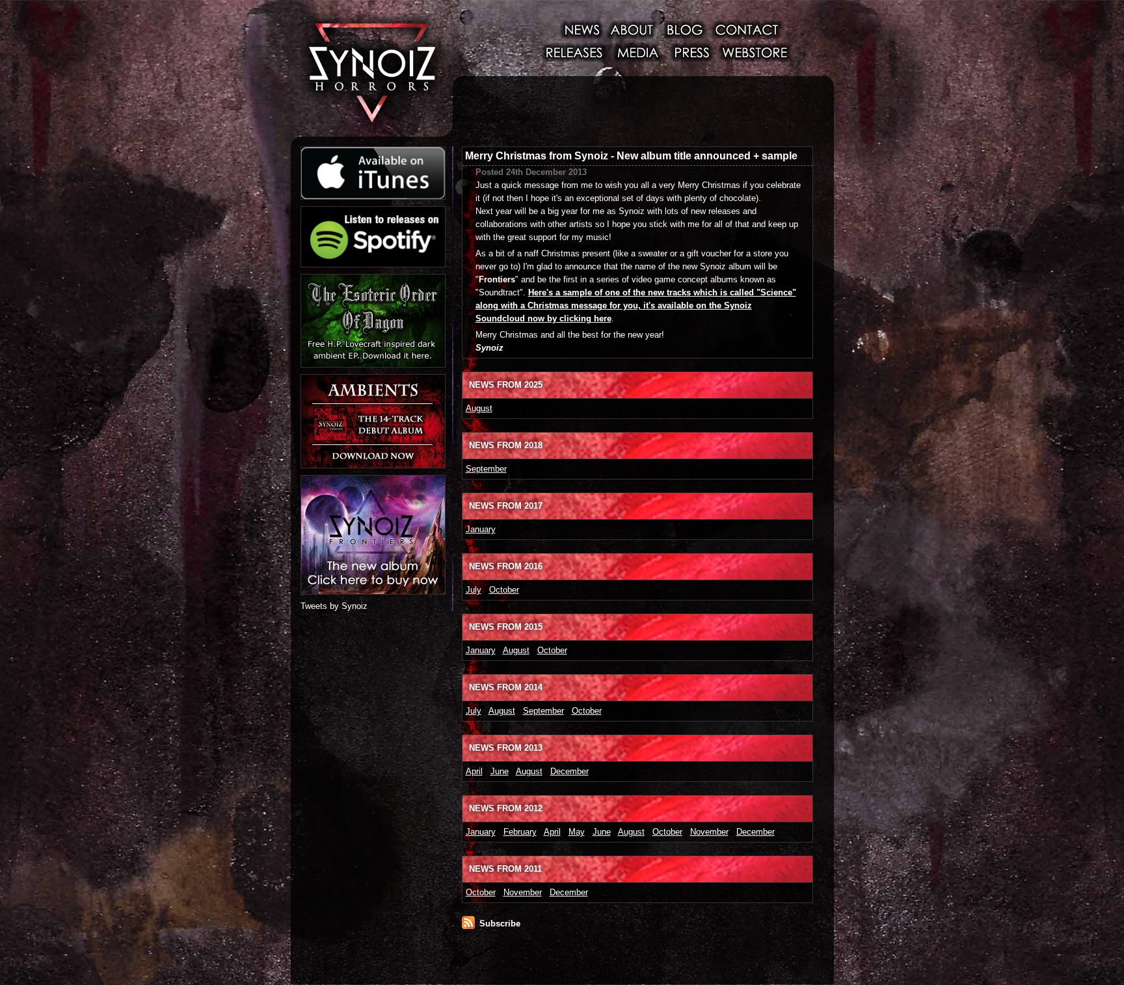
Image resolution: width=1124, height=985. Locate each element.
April (474, 771)
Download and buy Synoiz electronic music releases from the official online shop (757, 52)
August (479, 408)
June (499, 771)
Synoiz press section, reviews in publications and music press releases (691, 52)
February (520, 832)
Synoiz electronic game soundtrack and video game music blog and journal (684, 29)
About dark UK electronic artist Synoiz (631, 29)
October (504, 590)
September (486, 469)
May (577, 832)
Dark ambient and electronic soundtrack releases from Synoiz (573, 52)
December (569, 771)
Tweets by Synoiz (334, 606)
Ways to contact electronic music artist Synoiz (746, 29)
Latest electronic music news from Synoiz (578, 29)
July (473, 590)
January (481, 529)
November (709, 832)
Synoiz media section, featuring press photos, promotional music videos (637, 52)
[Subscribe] (468, 926)
